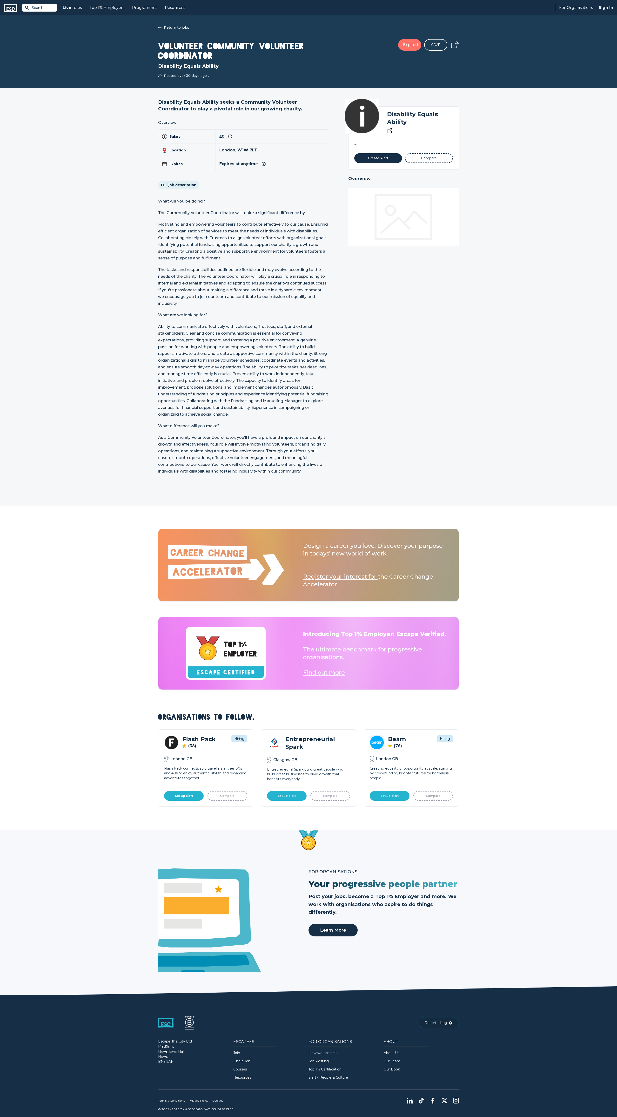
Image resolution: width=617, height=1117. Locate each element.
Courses (240, 1069)
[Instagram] (456, 1100)
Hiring (239, 739)
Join (236, 1053)
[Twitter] (444, 1100)
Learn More (333, 930)
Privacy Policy (198, 1100)
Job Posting (318, 1061)
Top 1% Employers (106, 7)
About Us (391, 1053)
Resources (175, 7)
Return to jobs (176, 27)
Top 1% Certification (325, 1069)
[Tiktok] (421, 1100)
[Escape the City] (10, 8)
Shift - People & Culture (328, 1077)
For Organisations (576, 7)
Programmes (144, 7)
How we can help (323, 1053)
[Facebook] (433, 1100)
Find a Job (241, 1061)
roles (72, 7)
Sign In (606, 7)
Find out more (324, 672)
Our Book (392, 1069)
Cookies (217, 1100)
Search (37, 8)
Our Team (392, 1061)
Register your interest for (340, 576)
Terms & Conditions (171, 1100)
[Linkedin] (410, 1100)
